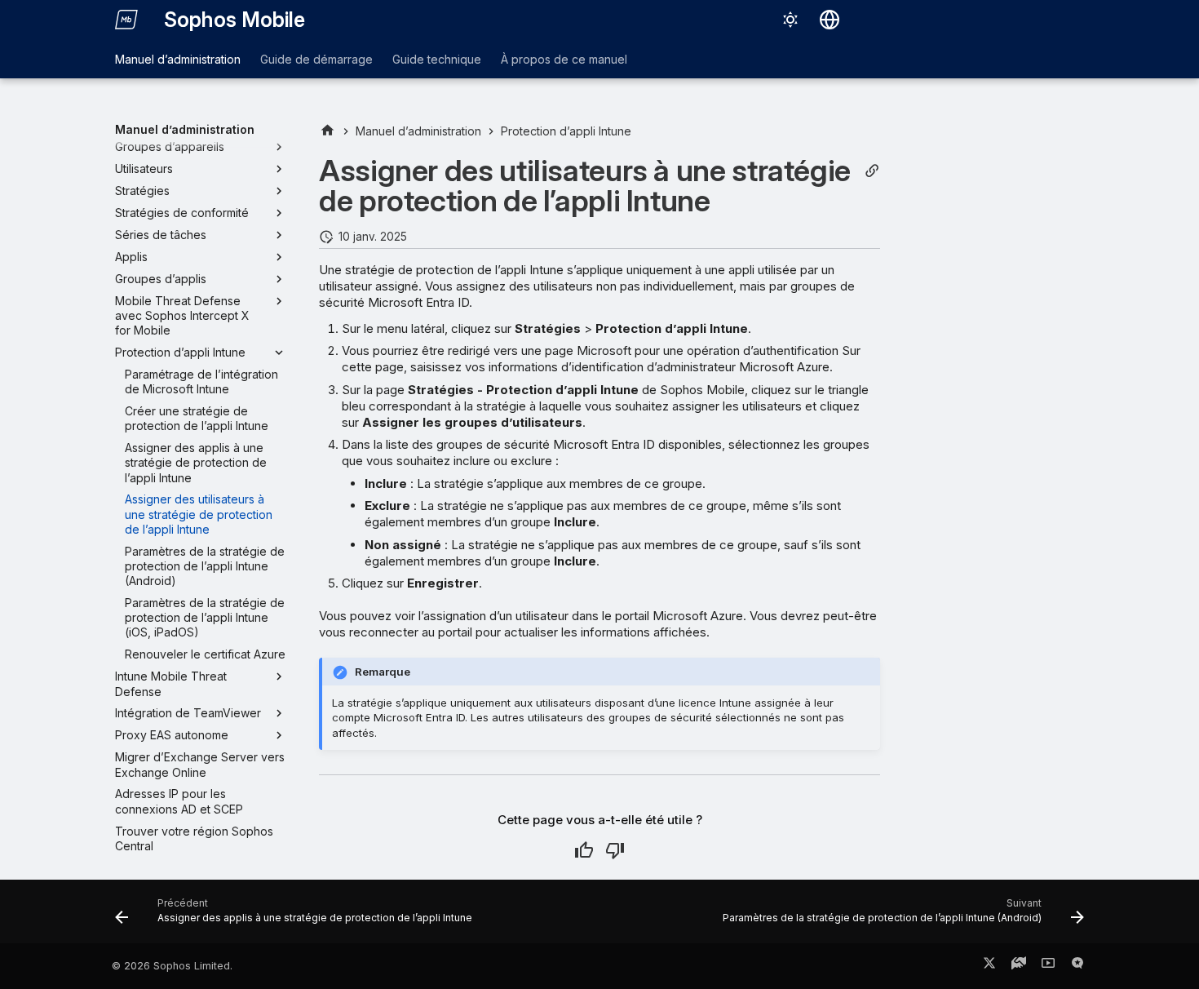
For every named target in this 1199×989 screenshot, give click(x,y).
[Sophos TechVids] (1048, 966)
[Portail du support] (1019, 966)
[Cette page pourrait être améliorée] (615, 850)
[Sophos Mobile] (126, 19)
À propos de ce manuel (564, 59)
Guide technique (436, 59)
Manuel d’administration (178, 59)
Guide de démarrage (316, 59)
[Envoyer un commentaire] (1077, 966)
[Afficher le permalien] (872, 171)
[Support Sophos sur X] (989, 966)
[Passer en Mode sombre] (790, 19)
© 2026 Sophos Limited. (172, 966)
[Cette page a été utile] (584, 850)
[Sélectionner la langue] (829, 19)
